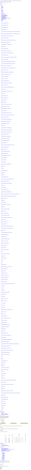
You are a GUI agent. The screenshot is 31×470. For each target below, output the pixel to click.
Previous (4, 445)
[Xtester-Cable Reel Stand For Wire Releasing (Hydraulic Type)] (1, 449)
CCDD (2, 20)
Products (1, 4)
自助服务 (4, 455)
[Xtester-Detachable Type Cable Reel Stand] (1, 450)
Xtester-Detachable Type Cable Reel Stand (6, 450)
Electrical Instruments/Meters (4, 15)
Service (2, 454)
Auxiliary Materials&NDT (4, 17)
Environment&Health (3, 16)
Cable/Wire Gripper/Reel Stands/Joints (5, 414)
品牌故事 (4, 457)
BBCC (2, 19)
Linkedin (3, 459)
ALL (1, 9)
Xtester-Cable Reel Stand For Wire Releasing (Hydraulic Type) (8, 449)
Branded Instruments (3, 18)
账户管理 (4, 452)
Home (2, 5)
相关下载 (4, 456)
